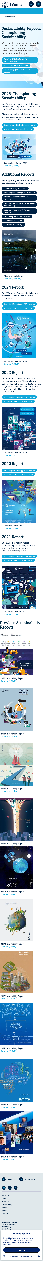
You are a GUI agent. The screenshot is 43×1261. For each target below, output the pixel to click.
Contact (5, 1214)
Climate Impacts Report (17, 216)
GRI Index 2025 (14, 224)
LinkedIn (10, 1188)
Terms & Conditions (8, 1225)
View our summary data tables (16, 65)
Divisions (5, 1198)
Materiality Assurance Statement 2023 (17, 211)
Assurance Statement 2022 (18, 474)
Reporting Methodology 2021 (19, 556)
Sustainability (10, 17)
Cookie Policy (6, 1229)
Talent (4, 1207)
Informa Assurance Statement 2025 (16, 197)
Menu (38, 4)
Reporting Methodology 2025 (19, 192)
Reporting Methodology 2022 (19, 470)
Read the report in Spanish (18, 129)
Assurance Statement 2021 (18, 560)
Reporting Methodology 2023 (19, 397)
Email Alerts (4, 1188)
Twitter (16, 1188)
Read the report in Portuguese (20, 125)
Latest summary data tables (15, 188)
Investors (5, 1201)
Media (4, 1211)
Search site (31, 4)
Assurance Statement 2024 (18, 308)
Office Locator (29, 1179)
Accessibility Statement (9, 1222)
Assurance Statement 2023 (18, 401)
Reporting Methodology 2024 (19, 304)
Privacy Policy (6, 1227)
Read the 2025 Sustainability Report (15, 60)
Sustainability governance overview (18, 70)
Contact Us (11, 1179)
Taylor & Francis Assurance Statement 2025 (19, 204)
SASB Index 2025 (13, 220)
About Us (5, 1195)
